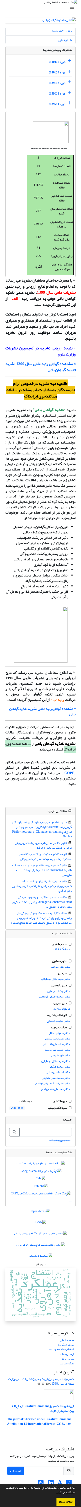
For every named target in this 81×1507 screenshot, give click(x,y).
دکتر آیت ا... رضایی (58, 991)
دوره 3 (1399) (57, 83)
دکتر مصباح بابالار (59, 1033)
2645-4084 (17, 1108)
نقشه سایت (67, 1363)
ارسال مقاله (67, 1354)
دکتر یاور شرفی (60, 967)
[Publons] (40, 1187)
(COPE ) (68, 773)
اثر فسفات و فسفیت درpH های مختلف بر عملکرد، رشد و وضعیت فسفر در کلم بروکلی (45, 856)
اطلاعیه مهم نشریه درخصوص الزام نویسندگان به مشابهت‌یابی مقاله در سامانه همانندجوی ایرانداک (40, 390)
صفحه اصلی (67, 1340)
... (70, 1201)
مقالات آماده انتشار (60, 31)
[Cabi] (40, 1179)
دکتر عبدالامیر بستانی (57, 1038)
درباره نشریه (66, 1345)
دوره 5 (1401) (57, 62)
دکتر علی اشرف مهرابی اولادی (52, 1083)
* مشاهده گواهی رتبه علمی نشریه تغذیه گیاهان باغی (42, 711)
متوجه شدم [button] (66, 1501)
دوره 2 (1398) (57, 93)
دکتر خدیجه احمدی (58, 1021)
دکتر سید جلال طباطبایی (55, 1061)
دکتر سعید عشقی (59, 1067)
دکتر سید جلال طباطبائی (55, 979)
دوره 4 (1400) (57, 72)
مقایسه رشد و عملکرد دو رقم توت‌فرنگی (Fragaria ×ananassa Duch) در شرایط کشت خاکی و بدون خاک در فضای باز (42, 902)
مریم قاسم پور (61, 1009)
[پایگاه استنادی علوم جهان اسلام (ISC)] (40, 1164)
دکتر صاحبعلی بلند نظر (56, 1044)
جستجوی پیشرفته (60, 1140)
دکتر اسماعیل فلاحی (58, 1072)
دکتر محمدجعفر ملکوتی (56, 1078)
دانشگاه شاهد (61, 949)
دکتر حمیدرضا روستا (57, 1050)
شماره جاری (65, 40)
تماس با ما (68, 1359)
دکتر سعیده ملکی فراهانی (54, 996)
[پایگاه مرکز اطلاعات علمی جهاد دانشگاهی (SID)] (40, 1194)
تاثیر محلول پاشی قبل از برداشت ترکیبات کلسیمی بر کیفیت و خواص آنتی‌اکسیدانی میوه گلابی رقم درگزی (42, 886)
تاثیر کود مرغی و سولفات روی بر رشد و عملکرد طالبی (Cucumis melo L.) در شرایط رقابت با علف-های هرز (41, 870)
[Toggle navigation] (41, 9)
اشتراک (15, 1470)
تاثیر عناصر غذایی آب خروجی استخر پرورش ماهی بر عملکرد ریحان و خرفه (43, 845)
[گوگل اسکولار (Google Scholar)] (40, 1172)
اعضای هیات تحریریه (61, 1349)
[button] (55, 1493)
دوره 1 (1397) (57, 104)
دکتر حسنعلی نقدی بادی (55, 1089)
